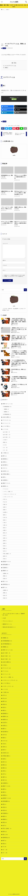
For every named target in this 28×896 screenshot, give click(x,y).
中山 (5, 501)
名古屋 (5, 512)
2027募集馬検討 (7, 414)
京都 (5, 504)
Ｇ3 (5, 450)
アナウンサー (7, 420)
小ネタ (5, 468)
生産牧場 (5, 480)
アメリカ (5, 488)
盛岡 (4, 540)
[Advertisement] (14, 28)
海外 (5, 595)
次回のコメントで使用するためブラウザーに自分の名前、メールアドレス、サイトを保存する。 (14, 276)
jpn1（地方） (6, 653)
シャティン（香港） (7, 491)
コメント (5, 243)
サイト (4, 270)
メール (5, 265)
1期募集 (6, 409)
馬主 (5, 581)
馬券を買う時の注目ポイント (9, 627)
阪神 (5, 556)
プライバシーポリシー (8, 621)
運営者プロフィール (7, 624)
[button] (26, 2)
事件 (5, 456)
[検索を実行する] (25, 289)
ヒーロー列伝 (6, 426)
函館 (4, 509)
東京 (5, 532)
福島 (4, 543)
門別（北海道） (7, 553)
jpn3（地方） (6, 437)
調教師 (5, 570)
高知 (4, 558)
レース (5, 429)
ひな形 (4, 618)
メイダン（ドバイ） (7, 496)
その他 (5, 439)
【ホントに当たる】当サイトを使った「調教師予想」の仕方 (14, 614)
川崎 (5, 525)
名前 (4, 260)
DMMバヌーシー (8, 403)
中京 (5, 499)
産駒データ (6, 483)
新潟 (4, 527)
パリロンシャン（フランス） (9, 494)
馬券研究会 (6, 584)
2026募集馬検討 (7, 406)
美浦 (5, 578)
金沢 (4, 551)
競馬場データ (7, 561)
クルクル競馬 (14, 2)
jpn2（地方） (6, 434)
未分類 (4, 48)
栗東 (5, 592)
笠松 (4, 545)
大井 (5, 517)
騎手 (5, 587)
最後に (6, 67)
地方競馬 (5, 465)
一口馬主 (6, 452)
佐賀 (4, 507)
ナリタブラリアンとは (10, 65)
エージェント (6, 423)
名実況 (5, 462)
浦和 (5, 538)
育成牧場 (5, 567)
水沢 (4, 535)
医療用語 (5, 459)
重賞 (5, 442)
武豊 (4, 477)
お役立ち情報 (7, 417)
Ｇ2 (5, 447)
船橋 (5, 548)
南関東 (5, 573)
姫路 (4, 520)
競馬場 (5, 486)
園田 (4, 514)
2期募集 (6, 411)
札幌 (4, 530)
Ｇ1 (5, 444)
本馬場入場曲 (6, 474)
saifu (14, 155)
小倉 (4, 522)
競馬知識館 (6, 564)
